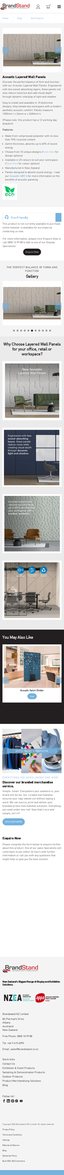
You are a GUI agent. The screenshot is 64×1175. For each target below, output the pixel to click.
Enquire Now (32, 251)
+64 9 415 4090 (15, 1042)
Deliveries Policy (9, 1155)
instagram (17, 1101)
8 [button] (39, 331)
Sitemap (6, 1140)
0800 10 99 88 (24, 1036)
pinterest (12, 1101)
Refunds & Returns (10, 1145)
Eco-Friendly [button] (19, 217)
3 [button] (21, 331)
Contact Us (8, 1063)
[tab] (32, 217)
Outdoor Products (12, 1076)
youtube (21, 1101)
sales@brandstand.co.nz (24, 1049)
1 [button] (14, 331)
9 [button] (43, 331)
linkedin (8, 1101)
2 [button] (18, 331)
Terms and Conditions (12, 1134)
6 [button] (32, 331)
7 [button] (36, 331)
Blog (5, 1085)
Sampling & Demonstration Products (23, 1072)
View (32, 696)
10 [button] (46, 331)
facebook (4, 1101)
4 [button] (25, 331)
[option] (32, 50)
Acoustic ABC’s (18, 175)
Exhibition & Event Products (18, 1068)
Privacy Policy (8, 1129)
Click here (48, 151)
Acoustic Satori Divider (32, 690)
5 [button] (28, 331)
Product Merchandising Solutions (21, 1080)
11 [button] (50, 331)
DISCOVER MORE (13, 821)
